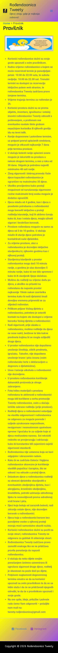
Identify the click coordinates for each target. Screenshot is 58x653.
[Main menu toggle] (51, 10)
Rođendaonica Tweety (23, 7)
